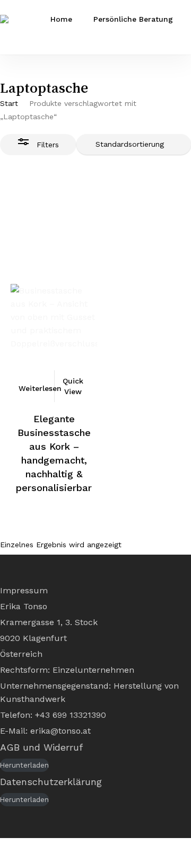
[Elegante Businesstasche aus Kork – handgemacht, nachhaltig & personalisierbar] (54, 294)
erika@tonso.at (60, 731)
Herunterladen (24, 765)
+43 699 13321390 (70, 715)
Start (9, 103)
